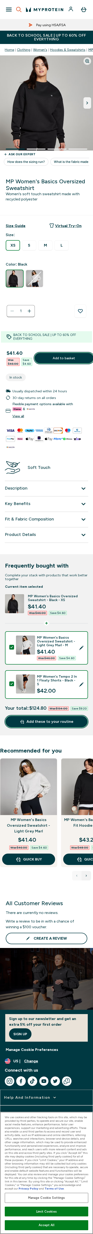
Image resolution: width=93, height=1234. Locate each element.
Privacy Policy (28, 1188)
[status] (20, 311)
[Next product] (86, 875)
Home (9, 50)
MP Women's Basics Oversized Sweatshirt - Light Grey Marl (28, 825)
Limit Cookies (46, 1211)
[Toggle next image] (87, 103)
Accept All (46, 1225)
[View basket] (83, 9)
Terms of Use (54, 1188)
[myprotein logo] (44, 9)
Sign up (20, 1034)
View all (18, 416)
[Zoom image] (87, 61)
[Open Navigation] (9, 9)
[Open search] (19, 9)
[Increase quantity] (29, 311)
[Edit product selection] (81, 648)
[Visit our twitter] (55, 1081)
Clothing (23, 50)
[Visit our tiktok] (32, 1081)
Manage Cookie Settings (46, 1198)
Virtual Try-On (68, 226)
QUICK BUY (32, 859)
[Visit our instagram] (9, 1081)
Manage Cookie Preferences (32, 1050)
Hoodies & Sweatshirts (67, 50)
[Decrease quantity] (12, 311)
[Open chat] (67, 1081)
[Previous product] (77, 875)
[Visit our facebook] (21, 1081)
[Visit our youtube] (44, 1081)
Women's (40, 50)
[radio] (13, 245)
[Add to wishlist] (80, 311)
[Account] (71, 9)
